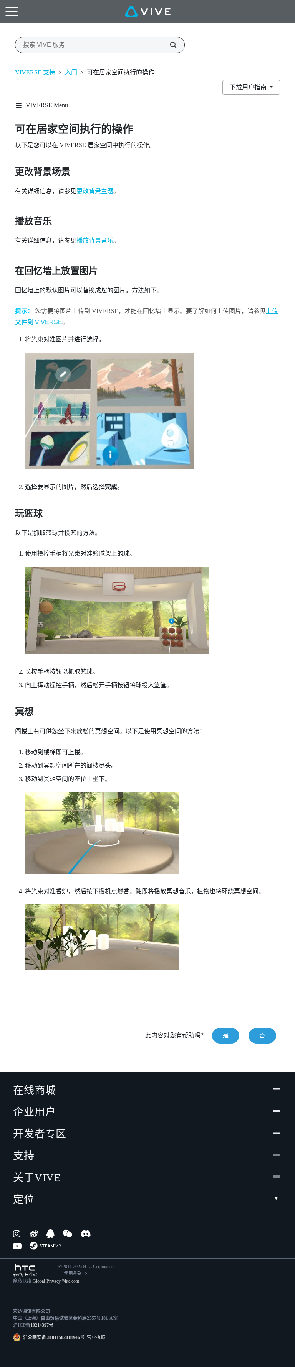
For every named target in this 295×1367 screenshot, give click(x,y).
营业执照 (95, 1337)
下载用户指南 (249, 87)
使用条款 (73, 1273)
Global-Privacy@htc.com (56, 1281)
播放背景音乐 (94, 240)
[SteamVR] (45, 1246)
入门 (71, 72)
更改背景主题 (94, 191)
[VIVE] (148, 11)
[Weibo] (34, 1233)
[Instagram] (17, 1233)
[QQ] (50, 1233)
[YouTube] (17, 1246)
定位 (24, 1199)
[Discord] (85, 1233)
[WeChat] (67, 1233)
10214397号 (41, 1325)
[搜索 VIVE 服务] (169, 45)
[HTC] (25, 1270)
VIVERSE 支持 (35, 72)
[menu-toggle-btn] (11, 11)
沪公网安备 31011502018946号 (54, 1337)
